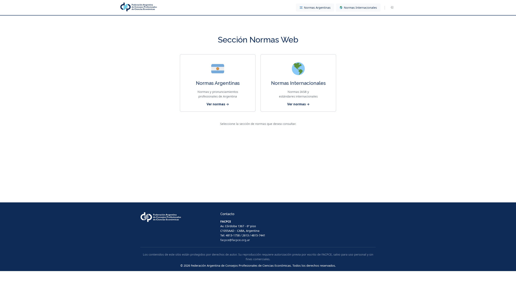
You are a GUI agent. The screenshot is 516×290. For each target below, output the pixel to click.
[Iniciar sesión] (391, 7)
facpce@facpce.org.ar (235, 240)
